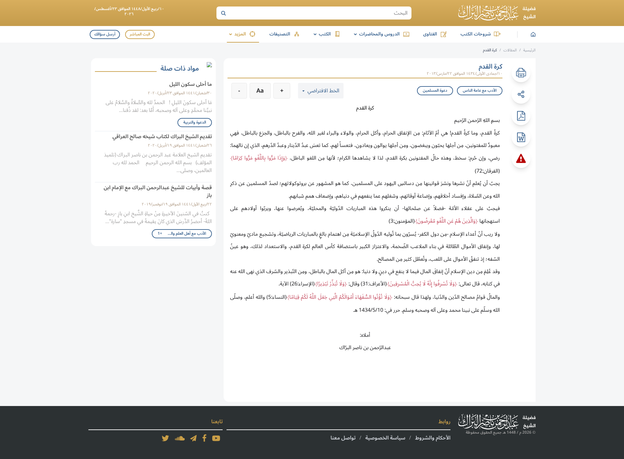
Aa (260, 91)
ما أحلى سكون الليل (190, 84)
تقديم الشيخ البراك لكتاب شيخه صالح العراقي (162, 136)
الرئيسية (529, 50)
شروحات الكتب (476, 34)
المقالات (510, 50)
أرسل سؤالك (104, 34)
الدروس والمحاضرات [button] (376, 34)
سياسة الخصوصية (385, 437)
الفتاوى (430, 34)
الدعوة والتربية (194, 122)
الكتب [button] (321, 34)
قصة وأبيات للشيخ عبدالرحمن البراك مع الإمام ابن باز (158, 191)
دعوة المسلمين (435, 90)
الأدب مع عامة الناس (480, 90)
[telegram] (193, 438)
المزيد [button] (236, 34)
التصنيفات (279, 34)
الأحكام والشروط (432, 437)
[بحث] (223, 13)
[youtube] (216, 438)
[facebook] (204, 438)
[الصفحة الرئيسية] (497, 13)
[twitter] (165, 438)
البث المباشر (140, 34)
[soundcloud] (180, 438)
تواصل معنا (343, 437)
